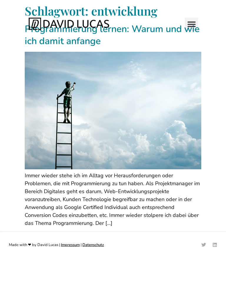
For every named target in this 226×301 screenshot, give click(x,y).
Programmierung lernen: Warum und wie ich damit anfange (112, 35)
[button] (191, 24)
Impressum (70, 245)
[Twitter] (203, 245)
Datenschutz (93, 245)
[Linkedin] (214, 245)
